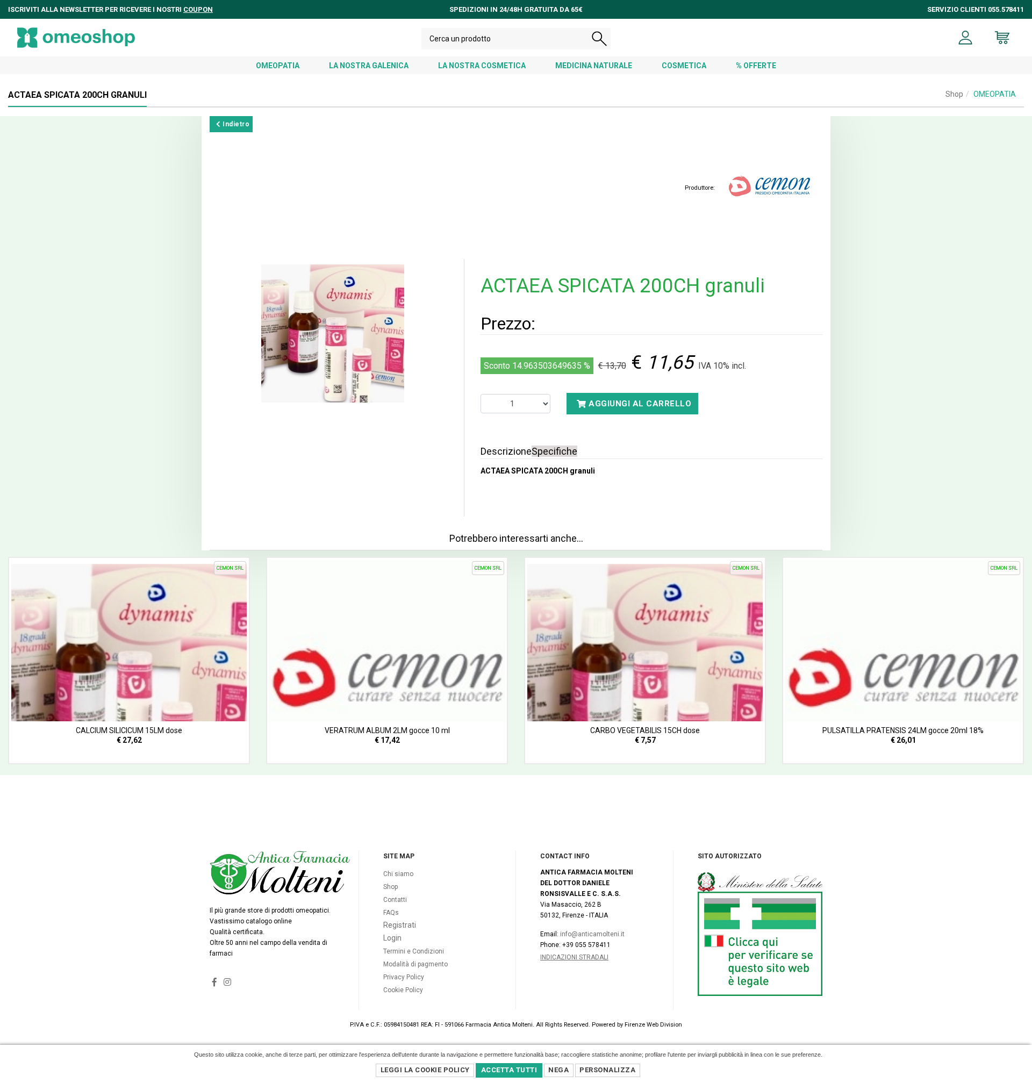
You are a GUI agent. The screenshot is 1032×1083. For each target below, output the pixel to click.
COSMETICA (684, 65)
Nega (558, 1070)
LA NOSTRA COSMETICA (482, 65)
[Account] (965, 37)
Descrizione (506, 451)
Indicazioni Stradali (574, 957)
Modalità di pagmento (415, 964)
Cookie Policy (403, 990)
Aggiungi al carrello (639, 403)
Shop (954, 94)
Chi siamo (398, 874)
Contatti (395, 899)
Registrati (399, 925)
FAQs (391, 912)
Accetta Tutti (509, 1070)
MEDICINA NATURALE (593, 65)
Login (392, 938)
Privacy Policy (403, 977)
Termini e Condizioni (413, 951)
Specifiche (554, 451)
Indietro (235, 124)
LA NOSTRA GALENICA (368, 65)
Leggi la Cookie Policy (425, 1070)
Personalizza (607, 1070)
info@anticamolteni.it (592, 934)
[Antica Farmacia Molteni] (76, 37)
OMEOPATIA (277, 65)
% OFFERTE (756, 65)
